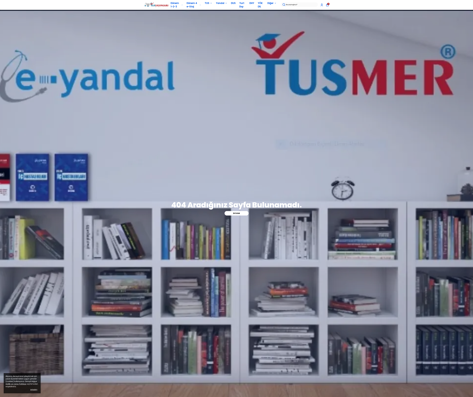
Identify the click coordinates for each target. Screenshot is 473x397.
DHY (251, 3)
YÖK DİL (260, 4)
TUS (207, 3)
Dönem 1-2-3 (175, 4)
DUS (233, 3)
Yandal (220, 3)
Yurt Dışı (241, 4)
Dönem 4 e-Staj (192, 4)
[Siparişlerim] (321, 5)
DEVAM (236, 213)
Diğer (270, 3)
